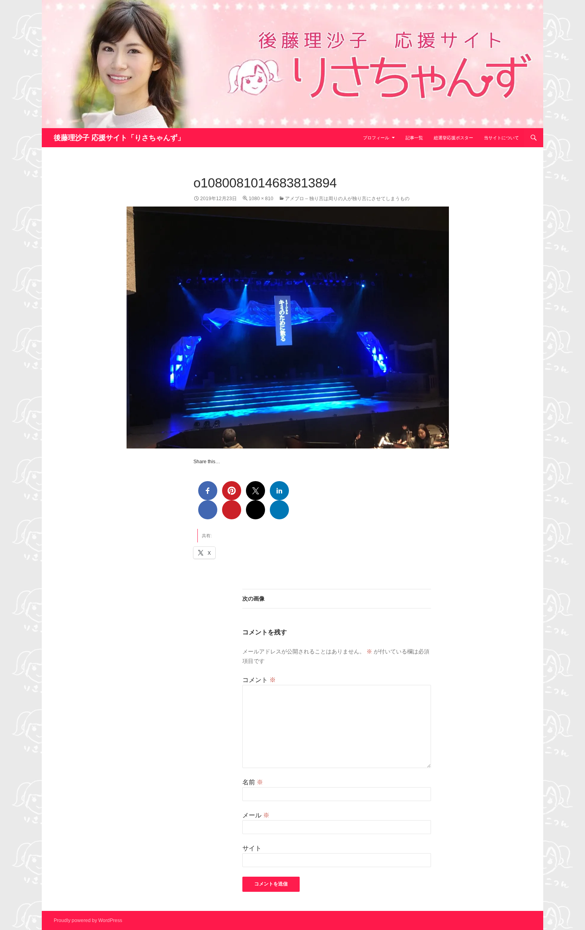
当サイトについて (501, 137)
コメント (259, 680)
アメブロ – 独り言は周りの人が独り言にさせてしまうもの (347, 198)
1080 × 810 (261, 198)
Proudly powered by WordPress (88, 920)
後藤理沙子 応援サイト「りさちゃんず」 (119, 138)
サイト (251, 848)
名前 (252, 782)
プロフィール (376, 137)
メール (255, 815)
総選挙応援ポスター (453, 137)
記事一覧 (414, 137)
